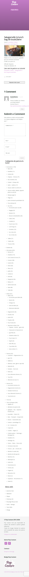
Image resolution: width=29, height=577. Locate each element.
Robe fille (11, 343)
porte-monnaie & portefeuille (15, 200)
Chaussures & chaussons (15, 330)
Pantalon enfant (13, 335)
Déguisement (11, 312)
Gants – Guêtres (12, 185)
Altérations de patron (13, 407)
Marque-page (11, 195)
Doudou (10, 314)
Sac (17, 44)
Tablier (9, 238)
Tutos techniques (10, 402)
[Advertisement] (14, 23)
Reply (22, 109)
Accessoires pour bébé (14, 297)
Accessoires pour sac (14, 207)
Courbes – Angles (12, 430)
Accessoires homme (13, 385)
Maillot (9, 361)
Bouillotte (10, 171)
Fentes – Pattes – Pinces (14, 443)
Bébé (9, 295)
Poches (9, 467)
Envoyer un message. (9, 551)
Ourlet (9, 462)
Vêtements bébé (13, 308)
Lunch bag (12, 44)
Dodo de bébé (12, 305)
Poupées (10, 320)
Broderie (8, 247)
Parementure (11, 465)
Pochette (11, 229)
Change (11, 303)
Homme (8, 383)
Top (9, 377)
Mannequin (10, 459)
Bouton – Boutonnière (13, 419)
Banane (11, 213)
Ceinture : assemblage (13, 422)
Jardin (9, 271)
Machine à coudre (12, 451)
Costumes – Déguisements (14, 355)
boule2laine (14, 97)
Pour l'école (10, 322)
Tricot (7, 399)
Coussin (10, 260)
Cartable (11, 221)
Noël (9, 276)
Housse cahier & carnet (13, 187)
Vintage (8, 510)
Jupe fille (11, 332)
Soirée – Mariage (10, 504)
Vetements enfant (12, 325)
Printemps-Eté (9, 499)
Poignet (9, 470)
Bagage (11, 210)
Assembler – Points (12, 414)
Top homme (11, 396)
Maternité (10, 366)
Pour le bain (12, 338)
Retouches (10, 473)
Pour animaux (11, 203)
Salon (9, 287)
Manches (10, 457)
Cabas (10, 218)
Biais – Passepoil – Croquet (14, 417)
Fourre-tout (12, 224)
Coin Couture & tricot (13, 257)
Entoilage (10, 440)
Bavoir (10, 300)
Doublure (10, 438)
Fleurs (9, 268)
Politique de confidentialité (10, 534)
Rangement (10, 279)
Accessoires (7, 44)
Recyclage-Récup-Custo (12, 501)
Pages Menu (14, 9)
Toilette (9, 241)
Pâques (8, 496)
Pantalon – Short (12, 369)
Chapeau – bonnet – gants (15, 327)
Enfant (8, 293)
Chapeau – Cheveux (12, 177)
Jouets (9, 317)
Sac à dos (11, 232)
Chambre (10, 255)
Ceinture (10, 174)
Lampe (9, 274)
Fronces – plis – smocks (13, 448)
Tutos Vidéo (9, 507)
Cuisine (9, 263)
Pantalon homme (12, 390)
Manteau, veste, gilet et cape (15, 363)
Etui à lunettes (11, 179)
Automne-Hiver (10, 491)
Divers (9, 265)
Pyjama (11, 341)
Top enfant (11, 346)
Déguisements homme (13, 388)
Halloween (9, 493)
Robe (9, 371)
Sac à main (11, 235)
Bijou (9, 168)
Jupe (9, 358)
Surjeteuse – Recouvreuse (14, 478)
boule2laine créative (13, 42)
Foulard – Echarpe (12, 182)
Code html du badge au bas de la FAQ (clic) (14, 572)
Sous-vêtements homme (14, 393)
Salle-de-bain (11, 284)
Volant (9, 481)
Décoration (9, 250)
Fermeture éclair (12, 446)
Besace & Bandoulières (14, 216)
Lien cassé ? (8, 76)
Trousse (10, 244)
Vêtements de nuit (12, 380)
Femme (8, 353)
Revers (9, 476)
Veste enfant (12, 349)
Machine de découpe (13, 454)
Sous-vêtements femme (13, 374)
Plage (9, 197)
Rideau (9, 282)
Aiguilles (10, 404)
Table (9, 290)
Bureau (9, 252)
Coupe (9, 428)
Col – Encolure (11, 425)
